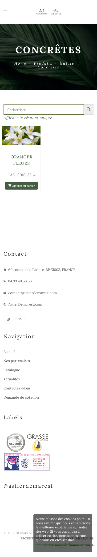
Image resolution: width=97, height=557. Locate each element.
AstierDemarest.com (25, 304)
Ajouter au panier (23, 185)
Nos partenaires (17, 361)
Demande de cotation (21, 397)
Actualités (12, 379)
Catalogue (12, 370)
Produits (43, 63)
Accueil (9, 351)
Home (20, 63)
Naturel (68, 63)
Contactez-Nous (17, 388)
